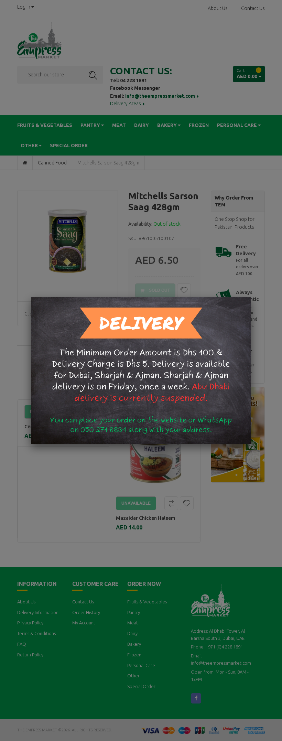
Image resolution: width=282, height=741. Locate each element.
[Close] (251, 297)
